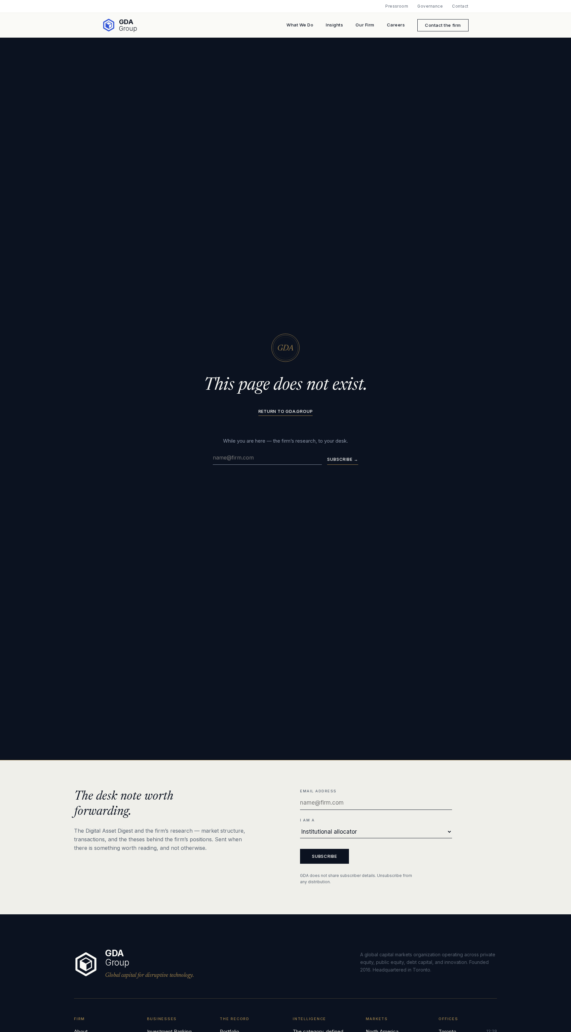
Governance (430, 6)
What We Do (299, 24)
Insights (334, 24)
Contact (460, 6)
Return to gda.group (285, 411)
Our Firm (365, 24)
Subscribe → (342, 459)
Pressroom (396, 6)
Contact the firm (443, 25)
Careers (396, 24)
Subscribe (324, 856)
